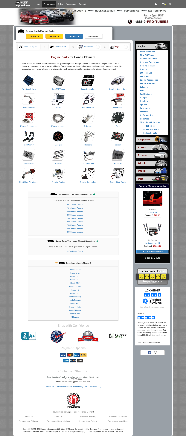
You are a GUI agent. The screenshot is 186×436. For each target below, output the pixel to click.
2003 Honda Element (75, 232)
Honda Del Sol (75, 287)
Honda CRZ (75, 283)
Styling (60, 4)
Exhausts (88, 126)
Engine (141, 46)
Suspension (144, 139)
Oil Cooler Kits (88, 163)
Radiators (118, 163)
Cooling (58, 107)
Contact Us (28, 416)
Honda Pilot (75, 303)
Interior (142, 171)
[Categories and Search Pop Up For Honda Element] (170, 4)
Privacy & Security (88, 416)
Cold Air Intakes (28, 107)
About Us (58, 416)
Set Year (73, 36)
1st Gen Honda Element (74, 251)
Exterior (142, 155)
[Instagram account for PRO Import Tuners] (155, 352)
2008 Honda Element (75, 215)
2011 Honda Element (75, 205)
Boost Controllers (88, 89)
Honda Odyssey (75, 297)
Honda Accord (74, 270)
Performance (49, 4)
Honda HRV (75, 293)
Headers (88, 145)
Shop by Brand (152, 258)
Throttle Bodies (58, 182)
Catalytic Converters (117, 89)
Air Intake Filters (29, 89)
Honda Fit (75, 290)
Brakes (142, 147)
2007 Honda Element (75, 218)
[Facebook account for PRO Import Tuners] (149, 352)
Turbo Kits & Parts (118, 182)
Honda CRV (75, 276)
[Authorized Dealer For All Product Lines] (58, 336)
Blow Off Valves (58, 89)
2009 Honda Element (75, 212)
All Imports (75, 317)
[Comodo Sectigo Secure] (118, 336)
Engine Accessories (28, 126)
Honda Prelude (75, 307)
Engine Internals (58, 126)
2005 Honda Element (75, 225)
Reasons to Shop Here (118, 421)
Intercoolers (29, 163)
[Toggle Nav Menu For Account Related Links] (156, 4)
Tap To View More (152, 251)
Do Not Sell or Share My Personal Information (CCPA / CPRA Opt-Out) (73, 387)
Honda (33, 36)
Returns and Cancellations (58, 421)
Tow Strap (152, 212)
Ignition (118, 145)
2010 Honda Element (75, 208)
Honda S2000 (75, 314)
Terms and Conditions (117, 416)
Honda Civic (75, 273)
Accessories (71, 4)
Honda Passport (75, 300)
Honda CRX (75, 280)
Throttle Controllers (88, 182)
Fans (118, 126)
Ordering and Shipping (28, 421)
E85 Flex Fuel (88, 107)
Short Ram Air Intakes (28, 182)
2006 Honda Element (75, 222)
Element (53, 36)
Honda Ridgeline (74, 310)
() (165, 4)
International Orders (88, 421)
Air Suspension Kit (152, 243)
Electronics (117, 107)
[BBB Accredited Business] (28, 336)
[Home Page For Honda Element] (23, 3)
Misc (140, 178)
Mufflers (58, 163)
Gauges (58, 145)
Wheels (142, 163)
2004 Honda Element (75, 229)
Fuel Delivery (28, 145)
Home (38, 4)
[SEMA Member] (73, 400)
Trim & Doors (93, 36)
